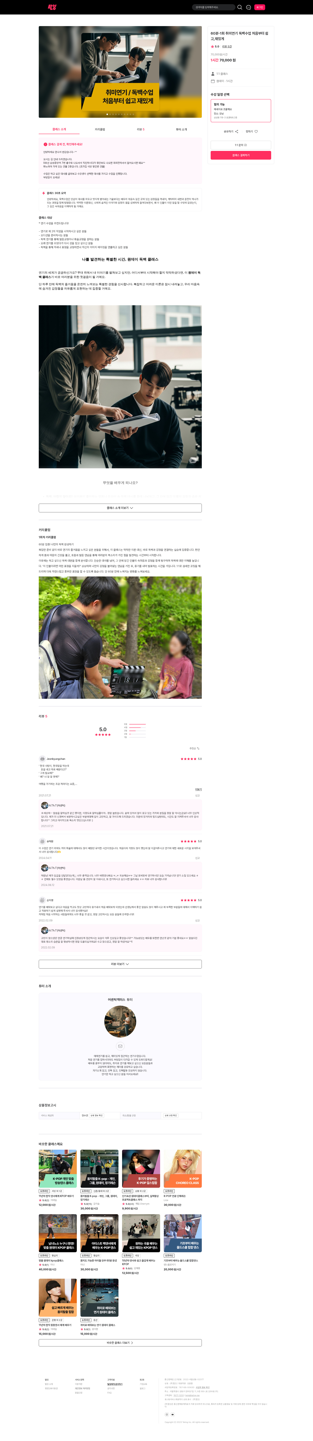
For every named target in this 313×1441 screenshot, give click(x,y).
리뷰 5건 (227, 46)
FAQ (109, 1393)
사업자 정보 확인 (203, 1387)
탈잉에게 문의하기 (114, 1384)
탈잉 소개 (49, 1384)
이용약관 (78, 1384)
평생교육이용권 (51, 1388)
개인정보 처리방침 (82, 1388)
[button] (241, 110)
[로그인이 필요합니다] (252, 132)
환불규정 (78, 1393)
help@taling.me (192, 1395)
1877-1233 (179, 1395)
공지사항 (111, 1388)
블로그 (142, 1388)
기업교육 (143, 1384)
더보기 (198, 789)
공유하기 (228, 131)
